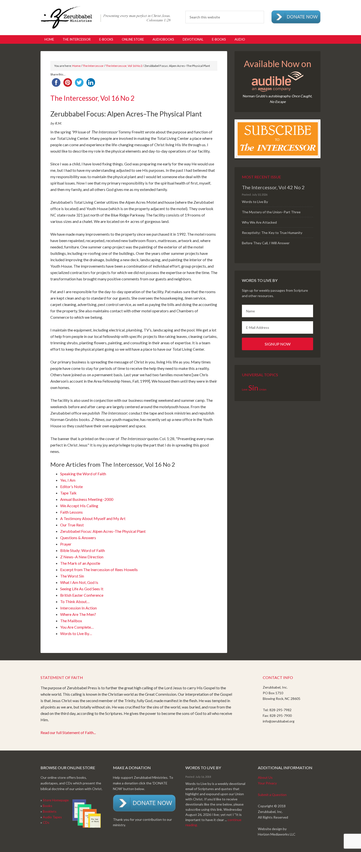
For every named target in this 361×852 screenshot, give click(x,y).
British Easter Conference (81, 595)
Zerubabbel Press (106, 17)
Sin (253, 387)
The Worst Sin (72, 576)
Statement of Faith (62, 677)
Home (76, 66)
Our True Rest (72, 524)
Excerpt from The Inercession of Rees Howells (99, 569)
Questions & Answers (78, 537)
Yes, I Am (67, 480)
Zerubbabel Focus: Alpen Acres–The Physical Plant (103, 531)
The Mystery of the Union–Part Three (271, 212)
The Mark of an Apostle (80, 563)
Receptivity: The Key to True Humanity (272, 233)
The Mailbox (71, 620)
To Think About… (75, 601)
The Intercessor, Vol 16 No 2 (124, 66)
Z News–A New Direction (81, 556)
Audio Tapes (52, 817)
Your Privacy (267, 783)
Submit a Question (272, 795)
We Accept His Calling (79, 505)
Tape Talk (68, 493)
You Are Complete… (77, 627)
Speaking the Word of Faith (83, 473)
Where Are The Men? (78, 614)
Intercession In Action (78, 608)
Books (47, 806)
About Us (265, 777)
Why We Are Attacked (259, 222)
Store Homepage (56, 800)
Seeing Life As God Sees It (81, 588)
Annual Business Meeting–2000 (86, 499)
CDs (46, 822)
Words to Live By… (76, 633)
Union (262, 389)
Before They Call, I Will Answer (266, 243)
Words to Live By (255, 202)
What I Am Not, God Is (79, 582)
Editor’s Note (71, 486)
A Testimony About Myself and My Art (92, 518)
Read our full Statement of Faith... (68, 732)
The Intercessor (93, 66)
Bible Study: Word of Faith (82, 550)
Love (245, 389)
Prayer (65, 544)
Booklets (49, 811)
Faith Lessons (71, 512)
